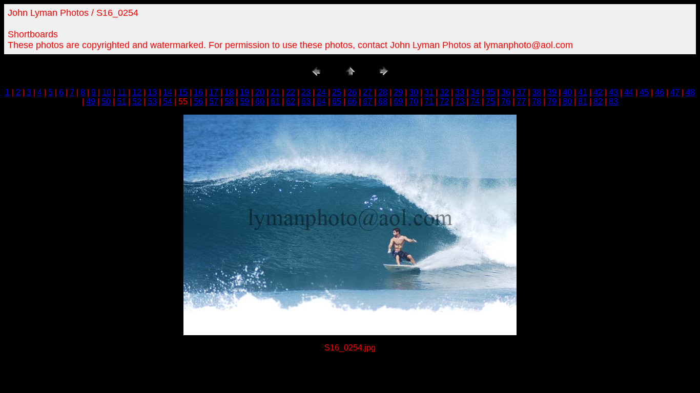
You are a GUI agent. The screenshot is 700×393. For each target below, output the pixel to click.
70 (413, 101)
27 (367, 92)
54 (167, 101)
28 (382, 92)
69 (398, 101)
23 (306, 92)
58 (229, 101)
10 (106, 92)
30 (413, 92)
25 (336, 92)
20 (259, 92)
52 (136, 101)
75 (490, 101)
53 (152, 101)
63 (306, 101)
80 (567, 101)
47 (675, 92)
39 (552, 92)
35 (490, 92)
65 (336, 101)
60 (259, 101)
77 (521, 101)
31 (429, 92)
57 (213, 101)
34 (475, 92)
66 (352, 101)
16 (198, 92)
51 (121, 101)
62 (290, 101)
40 (567, 92)
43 (613, 92)
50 (106, 101)
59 (244, 101)
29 (398, 92)
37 (521, 92)
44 (628, 92)
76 (505, 101)
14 (167, 92)
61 (275, 101)
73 (459, 101)
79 (552, 101)
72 (444, 101)
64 (321, 101)
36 (505, 92)
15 (183, 92)
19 (244, 92)
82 (598, 101)
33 (459, 92)
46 (659, 92)
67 (367, 101)
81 (582, 101)
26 (352, 92)
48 (690, 92)
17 (213, 92)
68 (382, 101)
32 (444, 92)
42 (598, 92)
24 (321, 92)
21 (275, 92)
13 (152, 92)
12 (136, 92)
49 (90, 101)
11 (121, 92)
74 (475, 101)
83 (613, 101)
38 (536, 92)
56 (198, 101)
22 (290, 92)
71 (429, 101)
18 (229, 92)
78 (536, 101)
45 (644, 92)
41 (582, 92)
